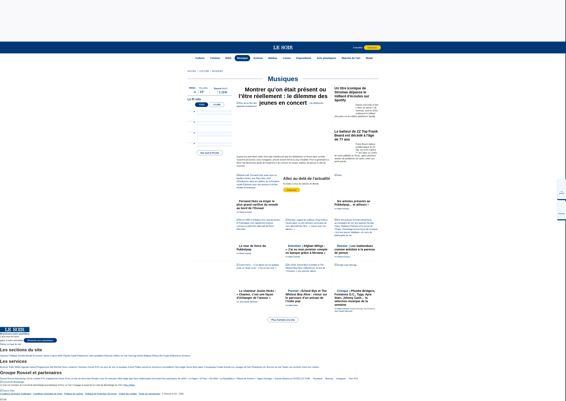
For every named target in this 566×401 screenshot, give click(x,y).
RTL (43, 378)
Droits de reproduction (149, 393)
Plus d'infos (129, 385)
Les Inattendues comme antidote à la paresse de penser (354, 249)
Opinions (4, 355)
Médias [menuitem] (272, 58)
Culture (53, 355)
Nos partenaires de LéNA (174, 378)
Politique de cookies (73, 393)
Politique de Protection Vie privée (101, 393)
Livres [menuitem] (287, 58)
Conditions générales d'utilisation (15, 393)
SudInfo (37, 378)
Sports (46, 355)
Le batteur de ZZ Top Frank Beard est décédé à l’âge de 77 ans (356, 135)
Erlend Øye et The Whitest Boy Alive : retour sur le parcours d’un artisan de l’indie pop (306, 296)
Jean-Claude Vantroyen (249, 302)
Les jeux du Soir (107, 367)
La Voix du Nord (78, 378)
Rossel (3, 378)
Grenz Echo (64, 378)
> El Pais (202, 378)
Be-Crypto (164, 355)
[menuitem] (561, 189)
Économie (38, 355)
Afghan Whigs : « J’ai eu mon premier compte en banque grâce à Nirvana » (307, 249)
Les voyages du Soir (241, 367)
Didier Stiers (293, 305)
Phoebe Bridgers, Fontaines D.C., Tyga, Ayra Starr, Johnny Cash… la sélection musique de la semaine (354, 297)
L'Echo (29, 378)
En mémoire (111, 378)
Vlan (89, 378)
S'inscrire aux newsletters (40, 340)
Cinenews (82, 367)
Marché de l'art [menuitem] (351, 58)
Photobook (256, 367)
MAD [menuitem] (228, 58)
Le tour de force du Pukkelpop (251, 247)
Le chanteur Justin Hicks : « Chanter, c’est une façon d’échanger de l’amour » (256, 294)
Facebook (317, 378)
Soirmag (132, 355)
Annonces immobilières (163, 367)
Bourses (4, 367)
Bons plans (198, 367)
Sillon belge (122, 378)
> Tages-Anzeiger (263, 378)
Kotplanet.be (52, 378)
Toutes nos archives (291, 367)
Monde (29, 355)
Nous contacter (69, 367)
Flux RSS (353, 378)
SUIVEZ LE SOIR (301, 378)
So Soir (123, 355)
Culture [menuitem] (200, 58)
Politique (13, 355)
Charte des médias (128, 393)
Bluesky (329, 378)
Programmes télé (45, 367)
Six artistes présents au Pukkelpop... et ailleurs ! (352, 203)
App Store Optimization (140, 378)
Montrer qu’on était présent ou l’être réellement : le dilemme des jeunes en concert (283, 96)
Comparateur (210, 367)
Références (175, 355)
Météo (18, 367)
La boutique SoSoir (125, 367)
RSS (97, 367)
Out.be (91, 367)
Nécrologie (180, 367)
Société (21, 355)
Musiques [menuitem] (217, 71)
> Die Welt (213, 378)
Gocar (189, 367)
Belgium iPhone (151, 355)
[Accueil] (188, 58)
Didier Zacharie (343, 209)
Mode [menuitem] (369, 58)
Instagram (341, 378)
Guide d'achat (224, 367)
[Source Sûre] (7, 390)
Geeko (140, 355)
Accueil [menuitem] (191, 71)
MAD (60, 355)
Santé (74, 355)
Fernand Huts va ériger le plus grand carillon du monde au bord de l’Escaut (257, 205)
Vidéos (116, 355)
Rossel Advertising (16, 378)
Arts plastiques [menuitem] (326, 58)
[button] (188, 47)
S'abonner (372, 48)
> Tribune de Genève (244, 378)
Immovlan (156, 378)
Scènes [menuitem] (258, 58)
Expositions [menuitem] (303, 58)
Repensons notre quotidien (90, 355)
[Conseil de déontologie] (12, 381)
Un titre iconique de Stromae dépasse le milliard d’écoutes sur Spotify (351, 94)
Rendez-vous (97, 378)
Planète (66, 355)
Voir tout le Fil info (209, 153)
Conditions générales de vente (47, 393)
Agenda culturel (28, 367)
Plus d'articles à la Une (283, 320)
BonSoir (58, 367)
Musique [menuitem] (242, 58)
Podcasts (108, 355)
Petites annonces (143, 367)
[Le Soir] (283, 47)
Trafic (11, 367)
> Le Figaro (192, 378)
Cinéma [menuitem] (215, 58)
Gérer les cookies (310, 367)
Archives (186, 355)
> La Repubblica (226, 378)
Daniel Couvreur (246, 212)
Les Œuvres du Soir (272, 367)
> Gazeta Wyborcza (282, 378)
